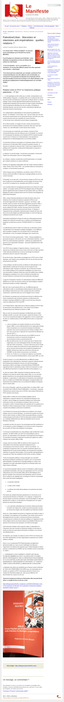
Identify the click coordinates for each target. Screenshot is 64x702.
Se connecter (14, 698)
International (11, 31)
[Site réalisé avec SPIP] (59, 696)
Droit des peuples (51, 97)
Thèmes (30, 26)
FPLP (49, 99)
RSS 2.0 (26, 698)
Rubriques (24, 26)
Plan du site (6, 698)
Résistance (50, 104)
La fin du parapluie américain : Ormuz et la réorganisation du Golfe (54, 62)
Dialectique (50, 95)
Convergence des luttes (53, 92)
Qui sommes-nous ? (15, 26)
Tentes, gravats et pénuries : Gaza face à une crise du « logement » (53, 46)
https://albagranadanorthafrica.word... (26, 665)
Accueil (7, 26)
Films (57, 26)
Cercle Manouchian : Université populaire (43, 26)
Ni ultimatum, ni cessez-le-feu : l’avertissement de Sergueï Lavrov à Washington (54, 71)
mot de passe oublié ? (22, 691)
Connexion (6, 691)
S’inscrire (12, 691)
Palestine (50, 102)
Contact (21, 698)
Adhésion (32, 27)
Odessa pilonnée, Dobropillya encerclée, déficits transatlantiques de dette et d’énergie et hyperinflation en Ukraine (54, 39)
